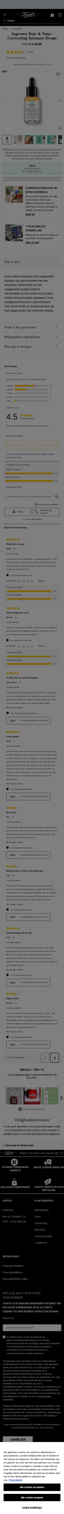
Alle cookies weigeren (32, 1497)
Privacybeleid (15, 1480)
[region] (32, 1478)
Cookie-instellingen (32, 1507)
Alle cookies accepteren (32, 1487)
